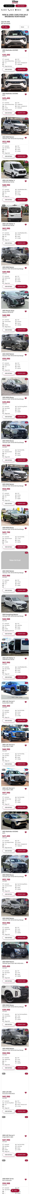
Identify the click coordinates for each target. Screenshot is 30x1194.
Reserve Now (21, 69)
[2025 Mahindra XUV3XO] (15, 39)
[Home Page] (15, 2)
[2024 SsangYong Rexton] (15, 603)
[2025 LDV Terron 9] (15, 690)
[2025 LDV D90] (15, 1081)
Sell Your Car (9, 5)
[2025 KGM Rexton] (15, 126)
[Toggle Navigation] (28, 10)
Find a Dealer (21, 5)
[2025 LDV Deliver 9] (15, 169)
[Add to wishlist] (26, 51)
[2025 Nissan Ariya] (15, 300)
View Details (8, 69)
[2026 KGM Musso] (15, 517)
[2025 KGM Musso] (15, 386)
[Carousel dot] (9, 89)
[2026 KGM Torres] (15, 1168)
